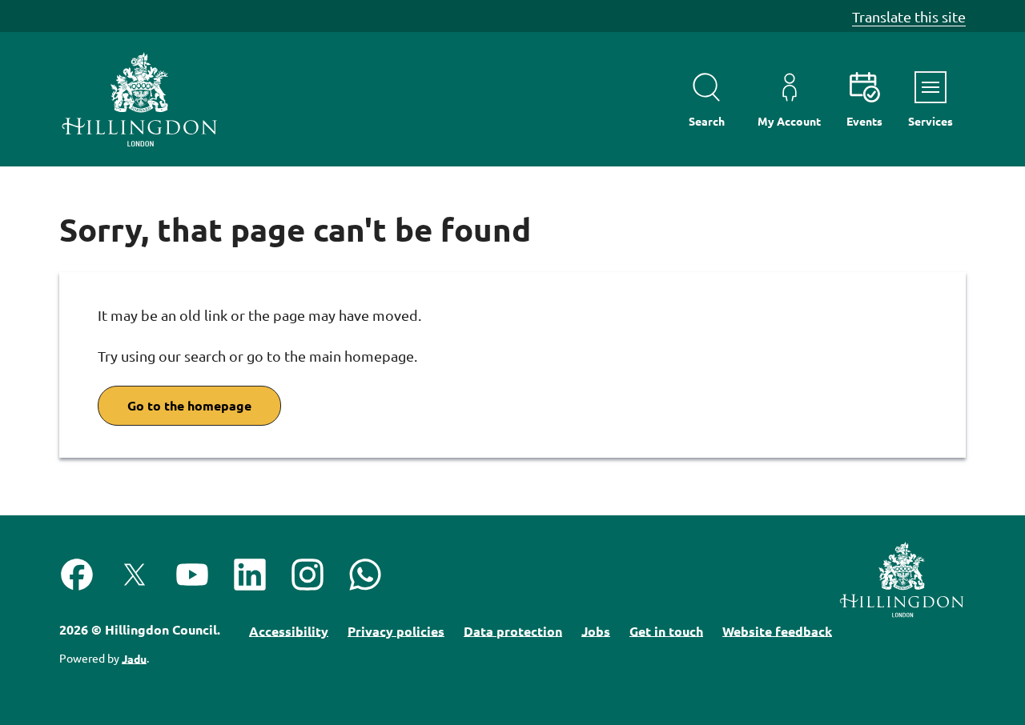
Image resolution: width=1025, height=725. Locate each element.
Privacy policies (396, 630)
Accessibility (288, 630)
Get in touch (666, 630)
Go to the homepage (189, 405)
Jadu (134, 658)
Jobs (595, 630)
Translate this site (909, 16)
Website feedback (777, 630)
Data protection (513, 630)
